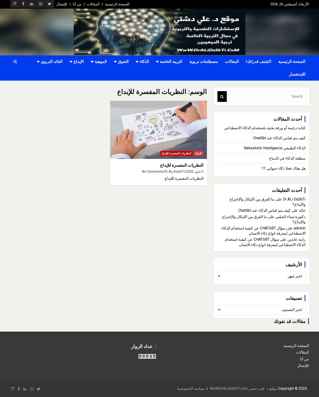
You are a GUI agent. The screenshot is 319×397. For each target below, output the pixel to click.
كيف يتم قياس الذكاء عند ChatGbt (279, 138)
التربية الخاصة (171, 61)
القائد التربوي (52, 61)
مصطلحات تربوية (203, 61)
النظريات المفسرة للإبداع (176, 153)
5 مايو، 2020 (194, 171)
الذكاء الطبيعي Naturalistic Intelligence (274, 148)
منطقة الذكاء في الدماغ (287, 158)
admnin (299, 228)
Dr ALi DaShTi (175, 171)
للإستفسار (297, 74)
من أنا (77, 4)
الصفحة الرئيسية (117, 4)
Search (222, 96)
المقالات (93, 4)
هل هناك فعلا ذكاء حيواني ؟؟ (283, 168)
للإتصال (61, 4)
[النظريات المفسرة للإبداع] (158, 129)
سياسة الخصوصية (191, 388)
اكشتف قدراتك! (258, 61)
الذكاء (144, 61)
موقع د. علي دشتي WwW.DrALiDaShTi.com (243, 388)
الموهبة (101, 61)
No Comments (152, 171)
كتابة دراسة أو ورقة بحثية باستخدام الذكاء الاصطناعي (264, 128)
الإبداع (79, 61)
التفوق (123, 61)
